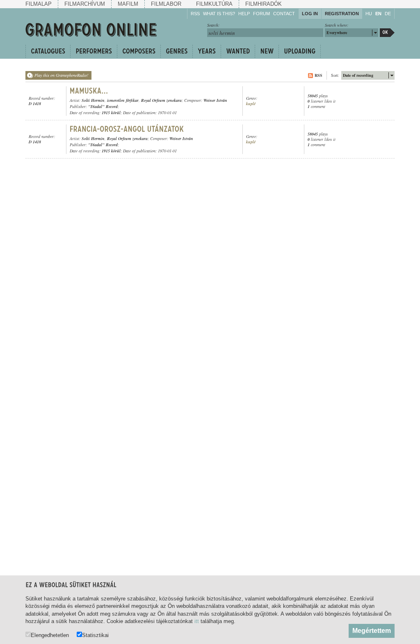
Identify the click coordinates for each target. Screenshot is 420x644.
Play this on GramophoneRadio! (61, 75)
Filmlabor (166, 4)
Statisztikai (95, 635)
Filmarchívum (84, 4)
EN (378, 13)
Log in (310, 13)
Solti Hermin (93, 100)
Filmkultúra (214, 4)
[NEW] (266, 51)
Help (244, 13)
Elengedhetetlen (50, 635)
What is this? (219, 13)
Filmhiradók (263, 4)
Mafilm (128, 4)
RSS (195, 13)
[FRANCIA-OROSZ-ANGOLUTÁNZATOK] (128, 128)
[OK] (387, 32)
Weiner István (215, 100)
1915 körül (111, 112)
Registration (342, 13)
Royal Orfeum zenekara (161, 100)
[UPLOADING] (299, 51)
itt (196, 621)
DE (388, 13)
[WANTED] (238, 51)
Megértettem (371, 630)
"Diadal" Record (103, 106)
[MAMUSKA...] (89, 90)
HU (368, 13)
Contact (284, 13)
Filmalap (38, 4)
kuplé (251, 103)
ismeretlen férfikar (123, 100)
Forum (261, 13)
